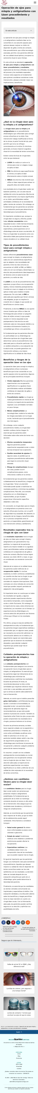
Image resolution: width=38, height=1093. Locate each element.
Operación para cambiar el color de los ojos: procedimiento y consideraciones (10, 929)
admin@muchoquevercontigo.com (19, 1081)
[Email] (23, 922)
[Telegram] (18, 922)
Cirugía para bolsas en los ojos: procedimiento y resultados (28, 929)
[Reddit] (28, 922)
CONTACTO (26, 1073)
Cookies (19, 1068)
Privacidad (19, 1066)
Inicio (19, 1054)
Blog (19, 1056)
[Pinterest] (13, 922)
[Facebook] (3, 922)
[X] (8, 922)
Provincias (19, 1058)
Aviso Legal (19, 1064)
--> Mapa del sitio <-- (19, 1046)
